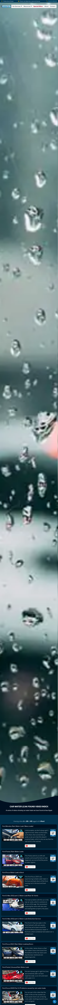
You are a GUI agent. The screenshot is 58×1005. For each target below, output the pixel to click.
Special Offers (38, 6)
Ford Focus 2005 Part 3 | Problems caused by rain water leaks (24, 988)
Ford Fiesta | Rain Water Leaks (12, 851)
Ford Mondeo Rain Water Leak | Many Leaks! (17, 826)
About (46, 6)
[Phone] (54, 1001)
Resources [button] (27, 6)
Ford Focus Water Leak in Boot (13, 872)
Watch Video (31, 845)
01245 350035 (52, 1)
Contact (52, 6)
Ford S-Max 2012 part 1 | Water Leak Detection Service (21, 919)
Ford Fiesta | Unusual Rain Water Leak (15, 967)
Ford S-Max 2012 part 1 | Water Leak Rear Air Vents (20, 896)
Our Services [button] (16, 6)
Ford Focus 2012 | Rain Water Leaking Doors (17, 944)
